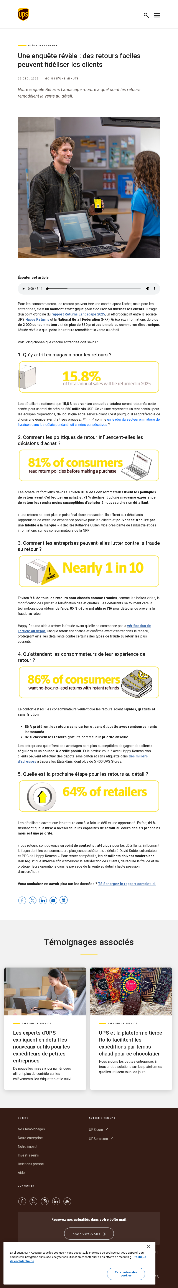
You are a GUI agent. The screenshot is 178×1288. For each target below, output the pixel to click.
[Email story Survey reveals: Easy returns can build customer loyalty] (53, 901)
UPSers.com (101, 1139)
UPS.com (98, 1130)
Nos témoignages (31, 1129)
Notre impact (27, 1147)
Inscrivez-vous (86, 1234)
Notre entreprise (30, 1138)
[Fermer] (148, 1246)
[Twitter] (33, 1203)
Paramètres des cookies (126, 1274)
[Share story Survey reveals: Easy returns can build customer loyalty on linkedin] (43, 901)
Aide (21, 1173)
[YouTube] (67, 1203)
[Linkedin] (56, 1203)
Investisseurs (28, 1155)
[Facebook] (22, 1203)
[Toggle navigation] (157, 14)
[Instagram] (44, 1203)
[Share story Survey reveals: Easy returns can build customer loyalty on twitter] (32, 901)
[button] (148, 14)
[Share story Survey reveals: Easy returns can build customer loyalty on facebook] (22, 901)
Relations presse (31, 1164)
